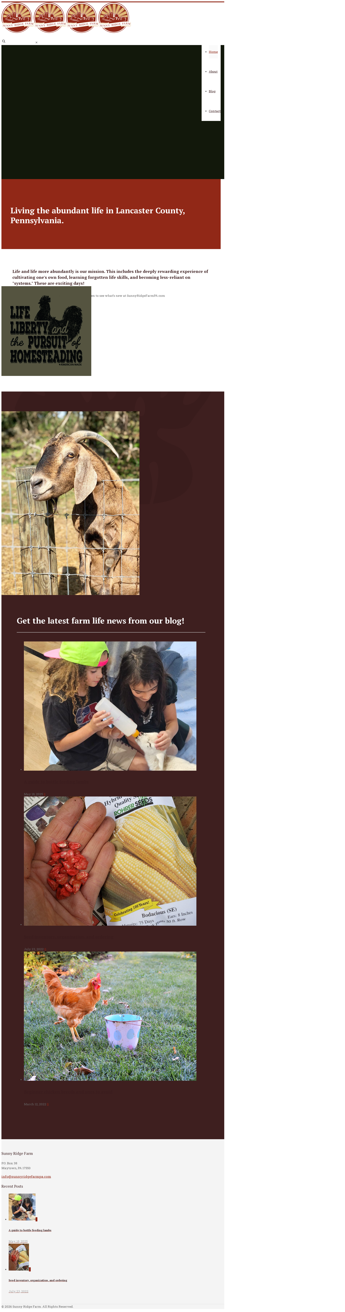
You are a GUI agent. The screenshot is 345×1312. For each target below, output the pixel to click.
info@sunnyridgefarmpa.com (26, 1176)
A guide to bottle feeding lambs (56, 781)
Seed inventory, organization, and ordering (68, 937)
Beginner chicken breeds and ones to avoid (68, 1092)
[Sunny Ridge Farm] (66, 31)
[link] (36, 42)
